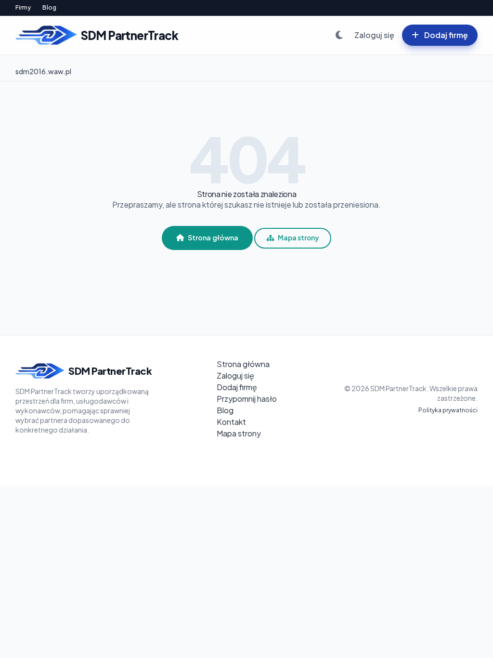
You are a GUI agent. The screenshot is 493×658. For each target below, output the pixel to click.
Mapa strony (298, 238)
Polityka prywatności (448, 410)
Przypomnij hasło (247, 399)
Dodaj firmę (445, 35)
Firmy (23, 7)
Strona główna (213, 237)
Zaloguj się (374, 35)
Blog (49, 7)
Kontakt (231, 422)
